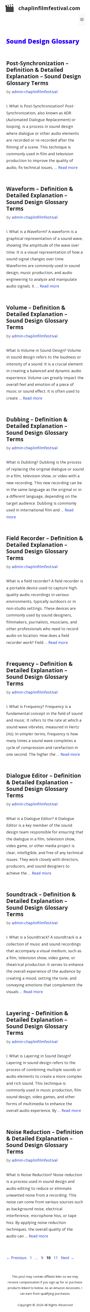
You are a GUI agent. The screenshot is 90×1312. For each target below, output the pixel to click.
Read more (68, 167)
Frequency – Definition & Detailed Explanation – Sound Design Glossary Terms (39, 673)
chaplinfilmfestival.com (49, 8)
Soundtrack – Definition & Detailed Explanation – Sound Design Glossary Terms (41, 904)
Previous (16, 1257)
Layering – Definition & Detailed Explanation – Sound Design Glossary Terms (37, 1023)
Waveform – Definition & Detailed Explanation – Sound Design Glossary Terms (39, 198)
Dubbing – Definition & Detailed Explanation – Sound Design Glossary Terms (37, 429)
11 (56, 1257)
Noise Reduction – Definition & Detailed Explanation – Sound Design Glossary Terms (44, 1142)
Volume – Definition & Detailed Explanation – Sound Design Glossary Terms (37, 317)
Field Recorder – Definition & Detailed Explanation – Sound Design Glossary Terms (44, 548)
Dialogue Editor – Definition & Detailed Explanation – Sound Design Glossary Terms (43, 785)
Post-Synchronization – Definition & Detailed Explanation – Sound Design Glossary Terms (43, 73)
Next (67, 1257)
